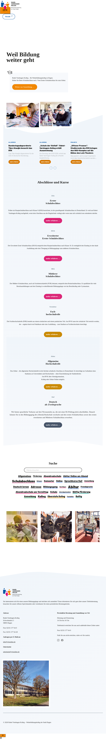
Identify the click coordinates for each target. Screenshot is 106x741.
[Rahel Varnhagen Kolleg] (11, 9)
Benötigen (63, 487)
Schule (53, 491)
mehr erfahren (14, 162)
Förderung (37, 476)
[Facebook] (1, 738)
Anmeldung (89, 481)
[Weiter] (55, 168)
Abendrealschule (52, 476)
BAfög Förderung (81, 491)
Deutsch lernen (21, 486)
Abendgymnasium (65, 492)
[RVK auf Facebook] (62, 640)
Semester (49, 480)
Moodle (7, 16)
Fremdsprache (87, 487)
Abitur (73, 486)
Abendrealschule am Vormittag (32, 491)
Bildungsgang (50, 486)
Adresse (36, 486)
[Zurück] (51, 168)
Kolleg (42, 496)
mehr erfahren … (53, 221)
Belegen (39, 481)
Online (59, 480)
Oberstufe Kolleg (56, 496)
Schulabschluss (23, 481)
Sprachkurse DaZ (73, 480)
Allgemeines (24, 476)
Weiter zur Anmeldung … (24, 87)
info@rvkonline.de (9, 642)
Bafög (79, 496)
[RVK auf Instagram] (58, 640)
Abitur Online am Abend (75, 476)
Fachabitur (70, 496)
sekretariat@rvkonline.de (11, 652)
